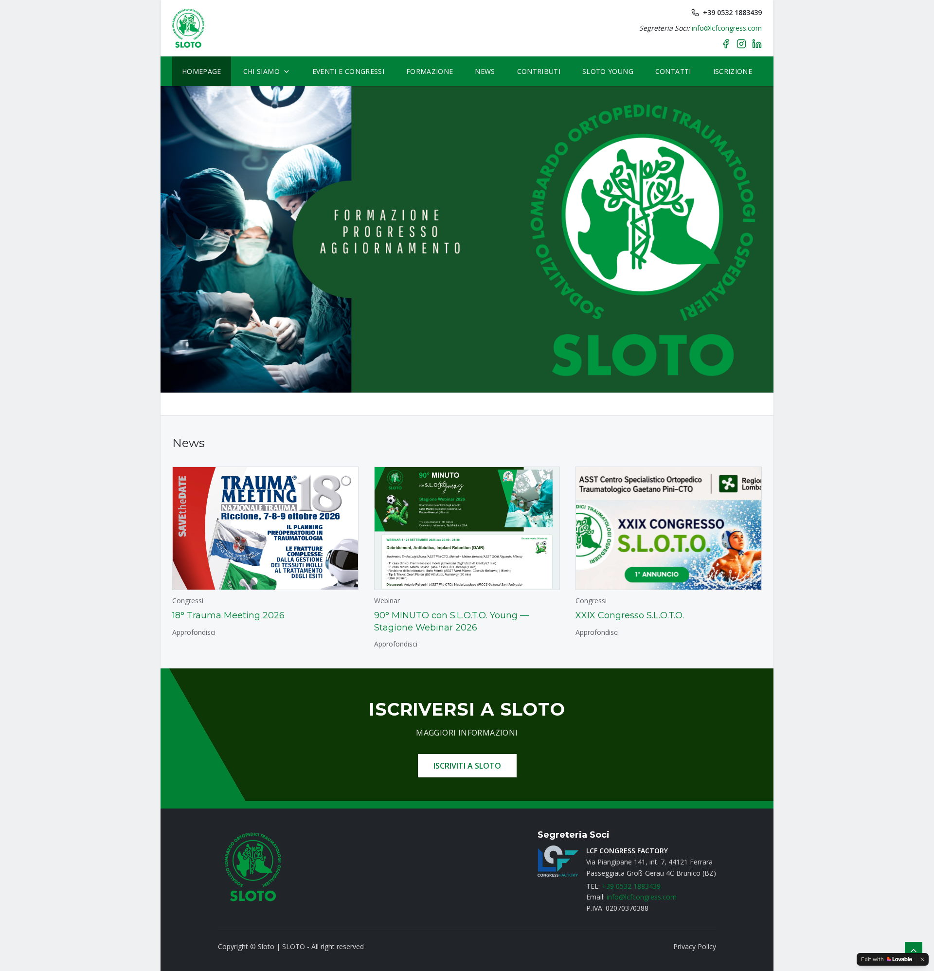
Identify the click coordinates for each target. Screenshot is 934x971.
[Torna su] (913, 950)
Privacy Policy (694, 946)
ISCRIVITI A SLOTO (467, 765)
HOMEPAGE (201, 71)
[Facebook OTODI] (726, 44)
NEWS (485, 71)
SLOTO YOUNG (607, 71)
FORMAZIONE (429, 71)
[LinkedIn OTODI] (757, 44)
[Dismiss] (922, 959)
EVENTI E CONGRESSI (348, 71)
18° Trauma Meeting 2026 (228, 615)
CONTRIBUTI (539, 71)
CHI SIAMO (261, 71)
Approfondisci (194, 632)
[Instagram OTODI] (741, 44)
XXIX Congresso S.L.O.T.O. (629, 615)
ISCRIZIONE (733, 71)
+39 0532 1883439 (732, 12)
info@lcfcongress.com (727, 28)
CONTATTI (673, 71)
